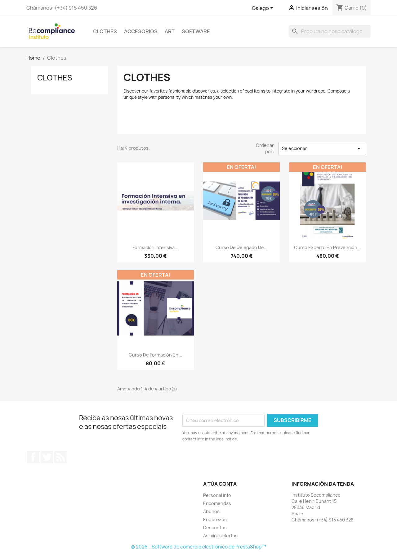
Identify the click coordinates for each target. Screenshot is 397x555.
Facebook (33, 457)
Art (170, 31)
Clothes (105, 31)
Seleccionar (322, 148)
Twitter (47, 457)
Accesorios (141, 31)
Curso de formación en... (155, 355)
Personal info (217, 495)
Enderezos (215, 519)
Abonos (211, 511)
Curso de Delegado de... (242, 247)
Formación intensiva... (155, 247)
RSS (60, 457)
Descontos (215, 527)
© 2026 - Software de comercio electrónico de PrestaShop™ (198, 547)
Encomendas (217, 503)
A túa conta (220, 483)
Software (196, 31)
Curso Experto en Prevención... (327, 247)
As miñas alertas (220, 536)
